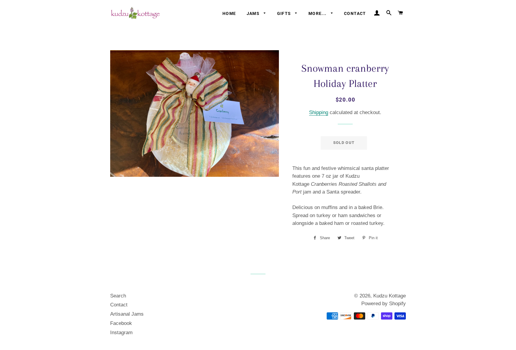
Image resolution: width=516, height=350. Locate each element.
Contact (355, 13)
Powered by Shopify (383, 303)
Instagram (121, 332)
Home (229, 13)
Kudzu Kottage (389, 296)
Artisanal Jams (127, 314)
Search (118, 296)
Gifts (284, 13)
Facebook (121, 323)
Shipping (318, 112)
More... (318, 13)
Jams (254, 13)
